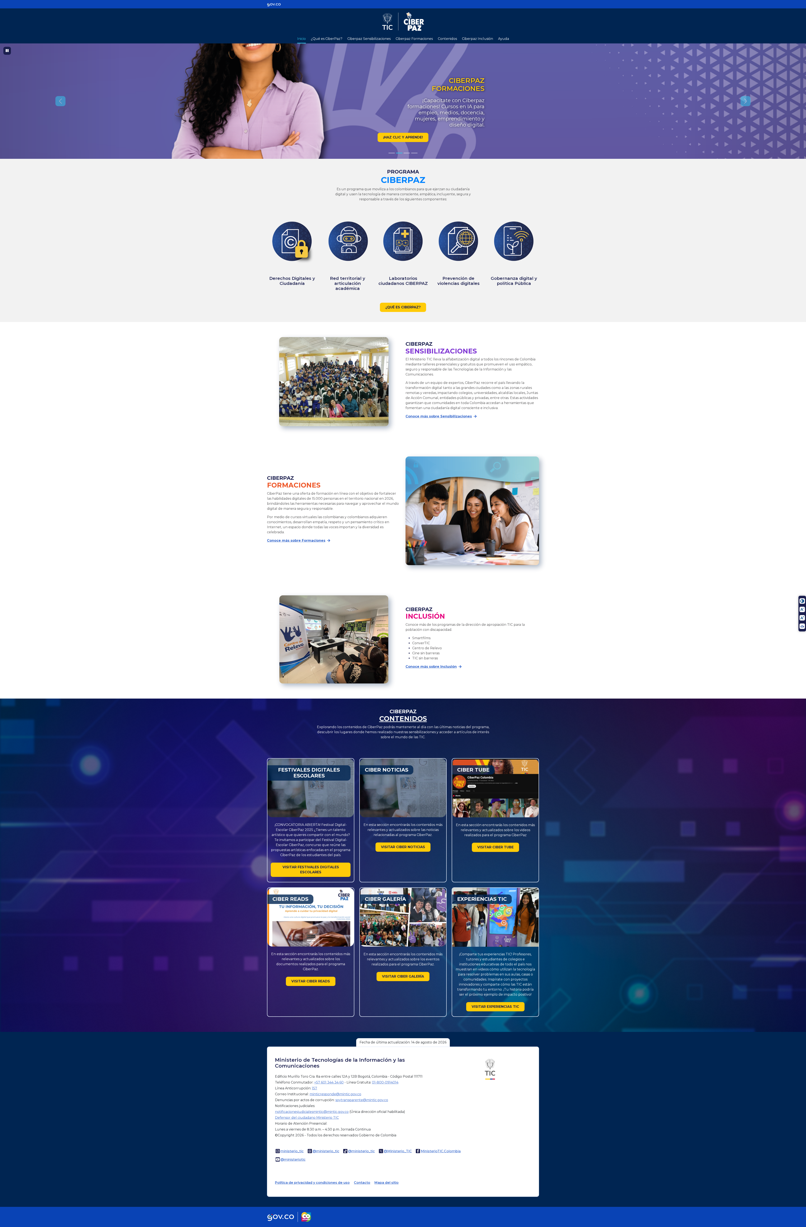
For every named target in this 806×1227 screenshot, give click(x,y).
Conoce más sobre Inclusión (431, 667)
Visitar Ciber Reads (310, 981)
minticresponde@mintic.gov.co (335, 1094)
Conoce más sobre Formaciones (296, 540)
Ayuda (503, 39)
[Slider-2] (407, 153)
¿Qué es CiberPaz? (326, 39)
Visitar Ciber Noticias (403, 847)
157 (314, 1088)
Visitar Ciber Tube (495, 847)
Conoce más (403, 137)
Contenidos (447, 39)
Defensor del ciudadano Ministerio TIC (307, 1118)
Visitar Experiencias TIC (495, 1007)
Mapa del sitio (386, 1183)
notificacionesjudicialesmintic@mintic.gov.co (312, 1112)
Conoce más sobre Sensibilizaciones (439, 416)
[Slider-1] (399, 153)
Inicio (301, 39)
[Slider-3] (414, 153)
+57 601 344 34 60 (329, 1082)
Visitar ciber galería (403, 976)
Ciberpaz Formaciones (414, 39)
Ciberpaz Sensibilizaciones (369, 39)
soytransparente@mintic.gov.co (361, 1100)
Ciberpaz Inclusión (477, 39)
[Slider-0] (392, 153)
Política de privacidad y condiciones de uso (312, 1183)
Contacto (362, 1183)
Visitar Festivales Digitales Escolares (311, 869)
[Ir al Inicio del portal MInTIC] (490, 1069)
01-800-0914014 (385, 1082)
